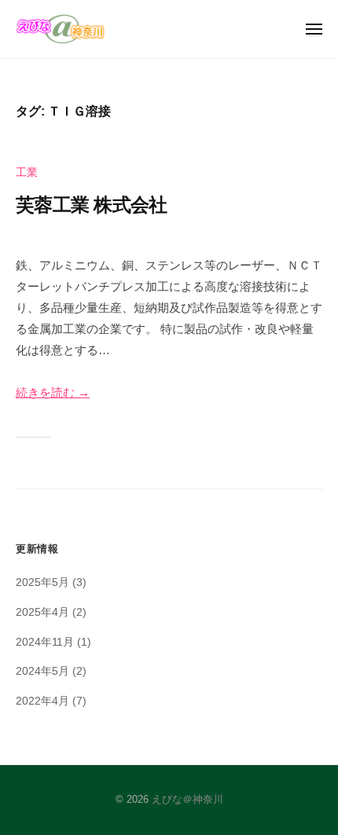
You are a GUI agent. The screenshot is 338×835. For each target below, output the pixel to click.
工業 (27, 172)
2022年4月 (42, 701)
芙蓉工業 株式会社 (91, 204)
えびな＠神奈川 (187, 799)
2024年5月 (42, 671)
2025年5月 (42, 582)
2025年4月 (42, 612)
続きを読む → (53, 392)
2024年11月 (45, 642)
